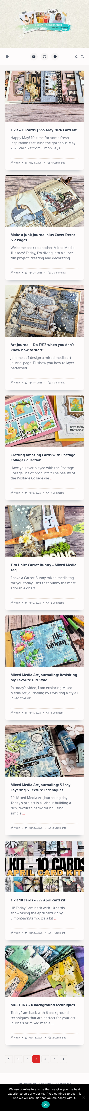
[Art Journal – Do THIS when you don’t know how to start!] (44, 311)
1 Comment (58, 382)
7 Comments (57, 492)
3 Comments (57, 602)
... (62, 148)
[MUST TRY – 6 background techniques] (44, 971)
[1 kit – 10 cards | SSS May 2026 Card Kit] (44, 96)
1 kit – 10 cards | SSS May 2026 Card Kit (44, 130)
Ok (46, 1104)
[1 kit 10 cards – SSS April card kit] (44, 866)
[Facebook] (55, 56)
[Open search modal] (82, 57)
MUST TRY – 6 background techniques (43, 1005)
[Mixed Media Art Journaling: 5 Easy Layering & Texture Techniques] (44, 751)
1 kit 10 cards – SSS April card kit (38, 900)
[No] (83, 1097)
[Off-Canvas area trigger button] (7, 57)
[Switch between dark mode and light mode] (76, 57)
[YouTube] (34, 56)
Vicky (17, 162)
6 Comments (58, 162)
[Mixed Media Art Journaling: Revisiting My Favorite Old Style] (44, 641)
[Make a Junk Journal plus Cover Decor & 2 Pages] (44, 201)
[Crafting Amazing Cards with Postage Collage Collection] (44, 421)
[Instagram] (44, 56)
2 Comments (59, 272)
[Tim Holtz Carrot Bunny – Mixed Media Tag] (44, 531)
